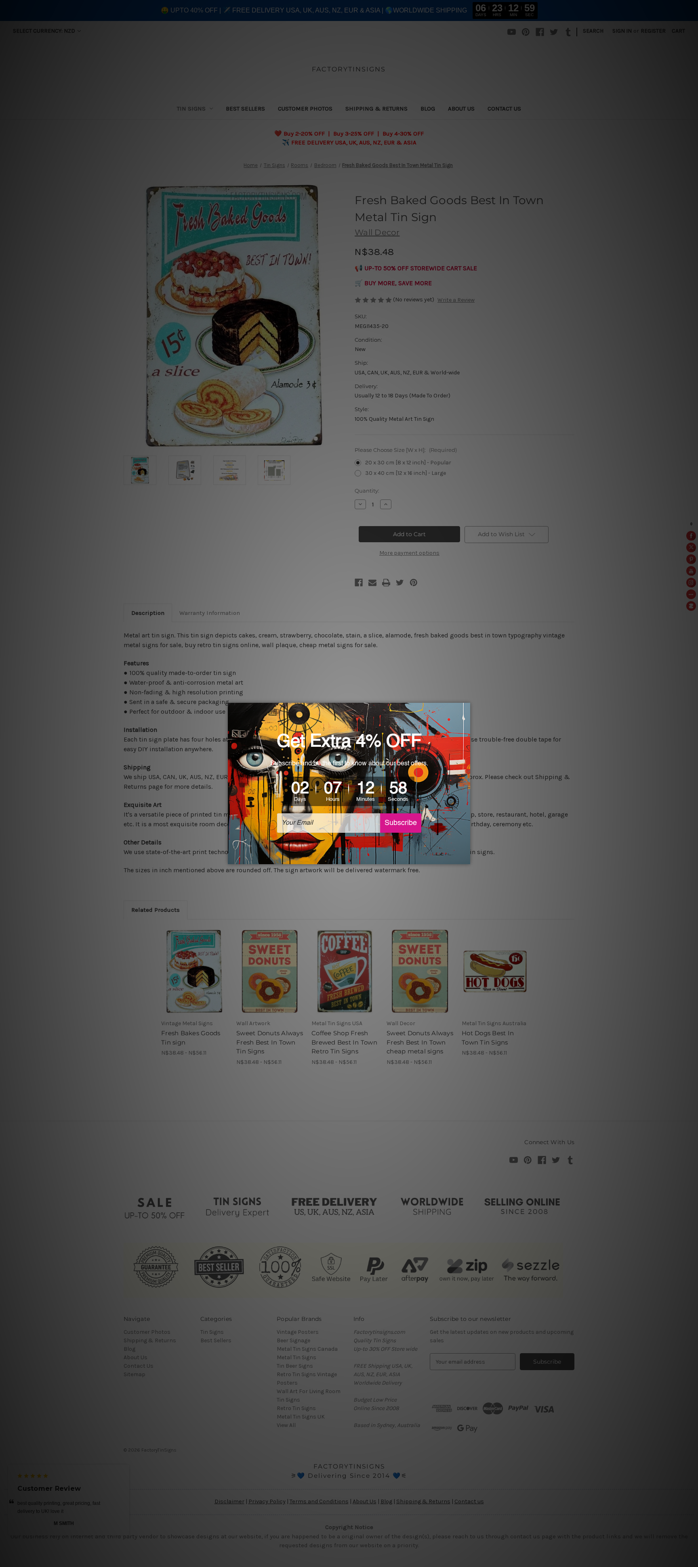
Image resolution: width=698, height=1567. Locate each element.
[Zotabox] (465, 857)
